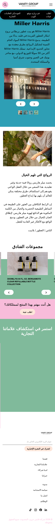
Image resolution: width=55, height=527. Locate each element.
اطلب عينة (27, 312)
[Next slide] (34, 103)
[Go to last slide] (20, 103)
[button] (50, 5)
